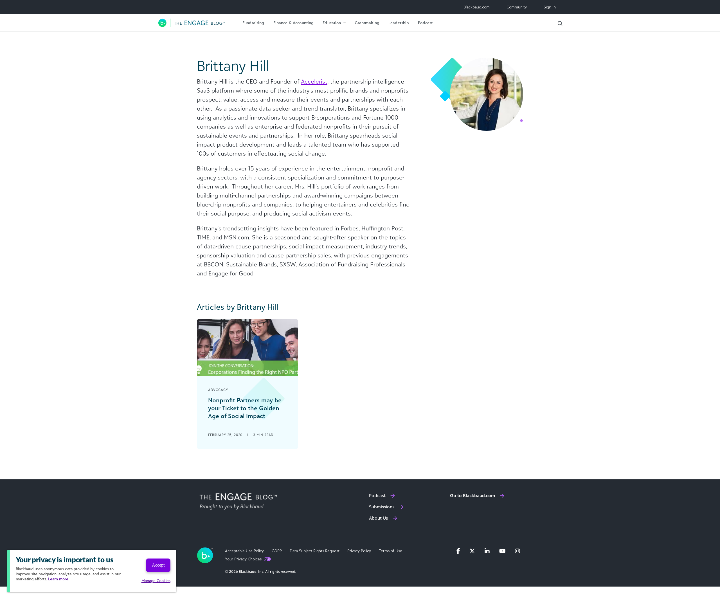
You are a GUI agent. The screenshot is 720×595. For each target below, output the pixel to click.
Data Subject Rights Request (314, 551)
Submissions (381, 506)
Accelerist (314, 81)
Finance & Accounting (293, 22)
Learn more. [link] (58, 578)
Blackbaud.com (477, 7)
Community (517, 7)
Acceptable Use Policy (244, 551)
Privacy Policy (359, 551)
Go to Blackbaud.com (472, 495)
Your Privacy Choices (243, 559)
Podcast (425, 22)
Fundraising (253, 22)
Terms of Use (390, 551)
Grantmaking (367, 22)
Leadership (398, 22)
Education (332, 22)
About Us (378, 518)
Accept (158, 565)
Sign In (550, 7)
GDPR (277, 551)
